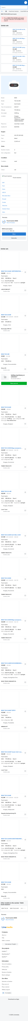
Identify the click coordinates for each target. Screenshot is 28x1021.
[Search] (25, 7)
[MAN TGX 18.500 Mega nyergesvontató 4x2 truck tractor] (14, 437)
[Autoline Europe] (10, 2)
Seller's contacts (6, 940)
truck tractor (17, 104)
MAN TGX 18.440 (6, 795)
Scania (4, 202)
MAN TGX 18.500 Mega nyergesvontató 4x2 (14, 448)
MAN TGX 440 (5, 354)
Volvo (3, 212)
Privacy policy (5, 966)
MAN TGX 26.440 (6, 407)
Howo (3, 189)
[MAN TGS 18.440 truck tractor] (14, 871)
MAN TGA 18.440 (6, 314)
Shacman (4, 205)
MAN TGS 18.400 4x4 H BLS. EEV (11, 535)
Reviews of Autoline (6, 972)
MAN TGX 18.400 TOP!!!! (8, 710)
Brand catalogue (6, 975)
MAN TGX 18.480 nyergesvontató (19, 47)
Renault (4, 199)
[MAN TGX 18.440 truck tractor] (14, 785)
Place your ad (14, 383)
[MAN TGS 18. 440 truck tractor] (14, 480)
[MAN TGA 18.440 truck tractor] (14, 304)
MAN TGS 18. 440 (6, 491)
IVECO (4, 192)
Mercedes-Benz (6, 195)
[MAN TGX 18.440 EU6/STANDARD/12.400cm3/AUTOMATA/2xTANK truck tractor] (14, 828)
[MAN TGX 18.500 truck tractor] (14, 567)
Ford (3, 186)
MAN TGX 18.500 (6, 578)
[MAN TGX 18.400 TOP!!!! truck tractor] (14, 700)
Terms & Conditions (6, 964)
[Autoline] (6, 11)
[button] (25, 2)
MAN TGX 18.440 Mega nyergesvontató (19, 38)
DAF (3, 182)
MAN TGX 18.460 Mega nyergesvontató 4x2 (19, 65)
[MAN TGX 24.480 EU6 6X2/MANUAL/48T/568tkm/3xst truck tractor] (14, 652)
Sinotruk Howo (6, 208)
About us (4, 935)
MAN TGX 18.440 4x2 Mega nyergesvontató (19, 29)
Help (3, 937)
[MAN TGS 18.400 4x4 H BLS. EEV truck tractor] (14, 524)
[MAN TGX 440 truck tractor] (14, 343)
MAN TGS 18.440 (6, 882)
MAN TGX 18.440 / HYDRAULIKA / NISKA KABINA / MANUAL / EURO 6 (19, 56)
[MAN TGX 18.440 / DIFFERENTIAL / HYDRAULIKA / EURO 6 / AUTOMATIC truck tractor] (14, 260)
